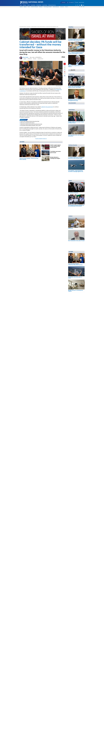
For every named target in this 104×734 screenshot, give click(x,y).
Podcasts (40, 6)
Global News (38, 5)
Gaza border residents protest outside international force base (31, 124)
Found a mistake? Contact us (41, 138)
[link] (30, 153)
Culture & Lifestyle (34, 6)
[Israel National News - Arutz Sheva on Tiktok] (84, 5)
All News (24, 5)
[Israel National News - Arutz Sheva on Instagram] (80, 5)
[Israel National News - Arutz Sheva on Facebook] (78, 5)
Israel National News (22, 26)
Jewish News (44, 5)
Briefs (28, 5)
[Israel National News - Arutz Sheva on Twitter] (76, 5)
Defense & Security (52, 5)
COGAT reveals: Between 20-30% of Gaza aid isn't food (30, 121)
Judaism (25, 6)
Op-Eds (21, 6)
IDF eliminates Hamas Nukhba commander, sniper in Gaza (31, 125)
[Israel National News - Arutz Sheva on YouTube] (82, 5)
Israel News (33, 5)
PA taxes (34, 58)
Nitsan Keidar (25, 57)
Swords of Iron (40, 58)
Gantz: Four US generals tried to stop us (27, 122)
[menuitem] (21, 5)
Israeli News (29, 26)
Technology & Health (48, 6)
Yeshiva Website (56, 6)
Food (29, 6)
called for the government (47, 107)
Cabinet (24, 58)
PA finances (30, 58)
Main (21, 5)
